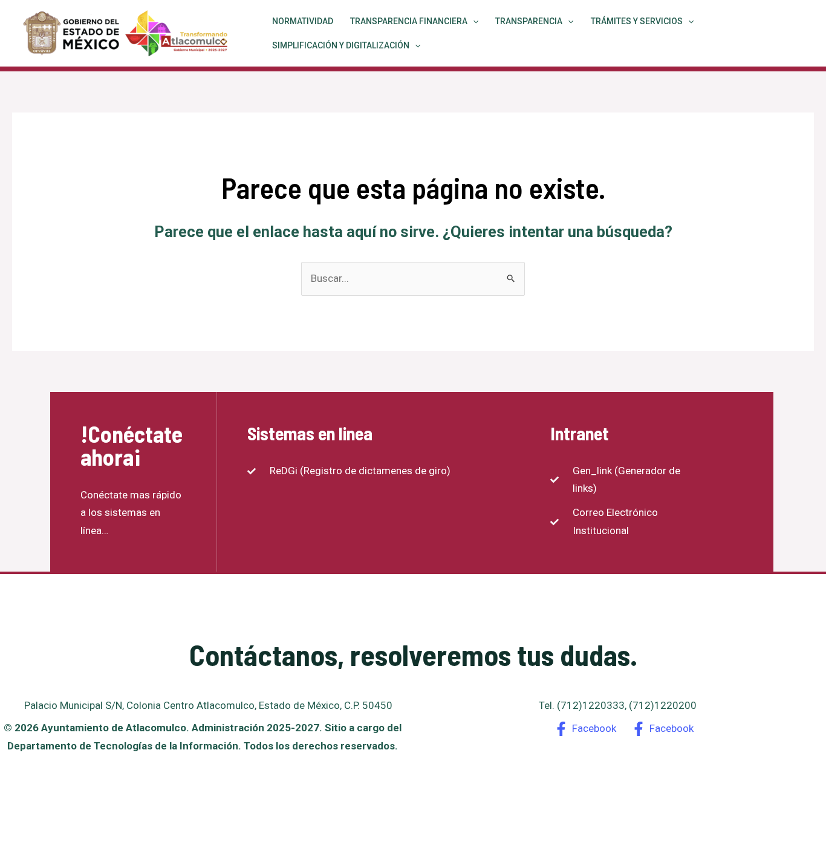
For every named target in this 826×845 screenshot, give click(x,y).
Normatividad (302, 21)
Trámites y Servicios (637, 21)
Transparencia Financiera (408, 21)
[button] (472, 21)
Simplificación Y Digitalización (340, 45)
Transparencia (528, 21)
